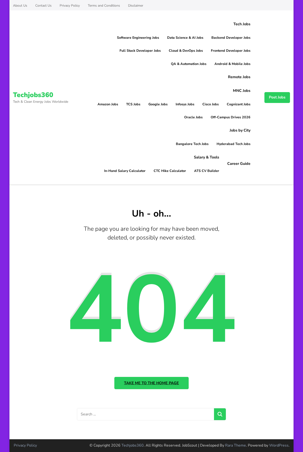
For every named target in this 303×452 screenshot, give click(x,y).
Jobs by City (240, 130)
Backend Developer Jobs (230, 37)
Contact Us (43, 5)
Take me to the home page (151, 383)
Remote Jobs (239, 77)
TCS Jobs (133, 104)
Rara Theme (235, 445)
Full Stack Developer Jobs (140, 50)
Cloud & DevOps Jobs (186, 50)
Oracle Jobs (193, 117)
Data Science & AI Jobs (185, 37)
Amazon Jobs (108, 104)
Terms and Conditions (104, 5)
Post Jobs (277, 97)
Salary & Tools (206, 157)
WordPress (279, 445)
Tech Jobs (241, 24)
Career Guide (238, 163)
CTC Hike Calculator (170, 171)
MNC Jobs (241, 90)
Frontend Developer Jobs (230, 50)
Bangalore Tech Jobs (192, 144)
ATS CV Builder (206, 171)
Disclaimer (135, 5)
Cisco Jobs (210, 104)
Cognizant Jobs (238, 104)
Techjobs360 (33, 94)
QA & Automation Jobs (188, 64)
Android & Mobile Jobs (232, 64)
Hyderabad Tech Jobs (233, 144)
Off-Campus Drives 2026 (230, 117)
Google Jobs (158, 104)
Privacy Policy (70, 5)
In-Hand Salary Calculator (125, 171)
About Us (20, 5)
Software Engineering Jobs (138, 37)
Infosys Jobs (185, 104)
